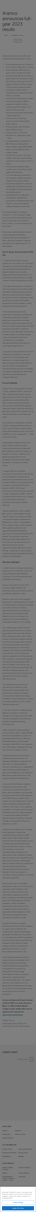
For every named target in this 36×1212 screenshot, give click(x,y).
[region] (18, 1199)
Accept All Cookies (18, 1208)
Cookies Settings (18, 1202)
